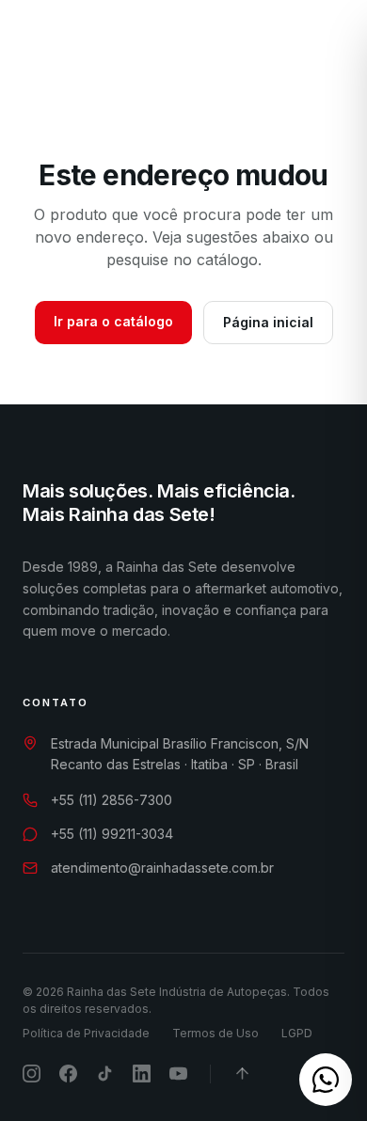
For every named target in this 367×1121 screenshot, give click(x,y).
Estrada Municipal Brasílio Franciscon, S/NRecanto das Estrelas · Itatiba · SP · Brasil (180, 754)
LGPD (296, 1033)
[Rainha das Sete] (104, 48)
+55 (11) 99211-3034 (112, 834)
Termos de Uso (215, 1033)
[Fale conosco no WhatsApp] (325, 1079)
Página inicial (268, 322)
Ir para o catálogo (113, 321)
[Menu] (321, 49)
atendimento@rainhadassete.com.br (162, 868)
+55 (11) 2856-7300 (111, 800)
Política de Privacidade (86, 1033)
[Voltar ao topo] (242, 1073)
